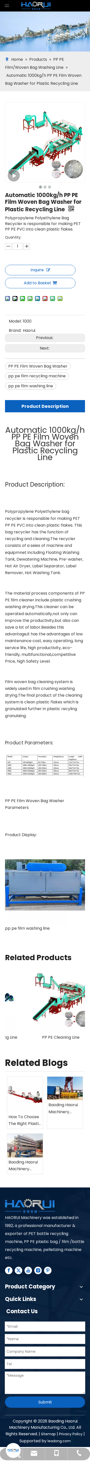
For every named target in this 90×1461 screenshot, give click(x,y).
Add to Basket (37, 283)
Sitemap (48, 1433)
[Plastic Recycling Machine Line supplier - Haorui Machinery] (30, 1206)
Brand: (15, 330)
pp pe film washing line (30, 386)
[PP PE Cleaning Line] (45, 998)
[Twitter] (18, 1270)
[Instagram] (38, 1270)
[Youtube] (28, 1270)
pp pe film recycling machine (37, 376)
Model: (15, 321)
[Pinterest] (48, 1270)
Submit (45, 1402)
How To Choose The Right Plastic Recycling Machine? (24, 1120)
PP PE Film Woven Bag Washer (38, 366)
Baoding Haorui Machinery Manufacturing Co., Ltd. (63, 1108)
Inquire (37, 270)
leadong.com (59, 1440)
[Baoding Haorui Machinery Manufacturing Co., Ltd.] (65, 1088)
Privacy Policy (70, 1433)
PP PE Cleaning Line (45, 1037)
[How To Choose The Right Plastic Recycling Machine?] (25, 1094)
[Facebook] (8, 1270)
